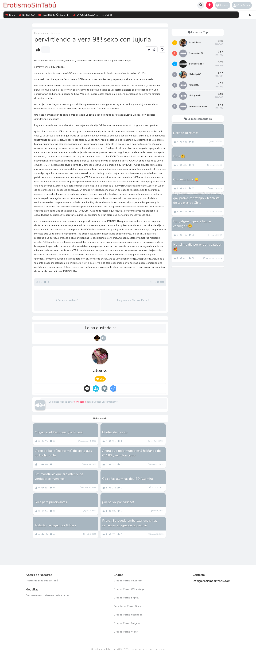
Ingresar (224, 5)
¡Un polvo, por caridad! (118, 502)
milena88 (194, 85)
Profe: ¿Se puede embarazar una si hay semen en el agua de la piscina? (129, 523)
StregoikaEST (196, 63)
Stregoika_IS (196, 53)
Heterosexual (41, 33)
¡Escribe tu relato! (185, 133)
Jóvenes (55, 33)
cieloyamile (195, 95)
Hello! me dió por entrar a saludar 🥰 (197, 246)
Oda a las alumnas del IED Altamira (127, 479)
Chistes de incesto (114, 432)
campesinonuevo (198, 106)
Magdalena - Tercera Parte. (132, 300)
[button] (209, 5)
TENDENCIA (28, 15)
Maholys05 (195, 74)
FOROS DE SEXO (85, 15)
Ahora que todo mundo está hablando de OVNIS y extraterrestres (131, 453)
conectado (80, 401)
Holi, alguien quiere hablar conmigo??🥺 (192, 223)
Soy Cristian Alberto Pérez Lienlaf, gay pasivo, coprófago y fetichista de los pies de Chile (197, 198)
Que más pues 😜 (185, 179)
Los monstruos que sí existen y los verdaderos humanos (59, 476)
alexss (100, 370)
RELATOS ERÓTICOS (53, 15)
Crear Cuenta (243, 5)
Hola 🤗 (179, 156)
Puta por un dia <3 (67, 300)
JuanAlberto (195, 42)
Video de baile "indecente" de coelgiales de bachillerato (63, 453)
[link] (162, 49)
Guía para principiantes (51, 502)
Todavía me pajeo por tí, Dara (55, 525)
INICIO (12, 15)
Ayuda (108, 15)
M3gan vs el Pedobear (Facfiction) (59, 432)
